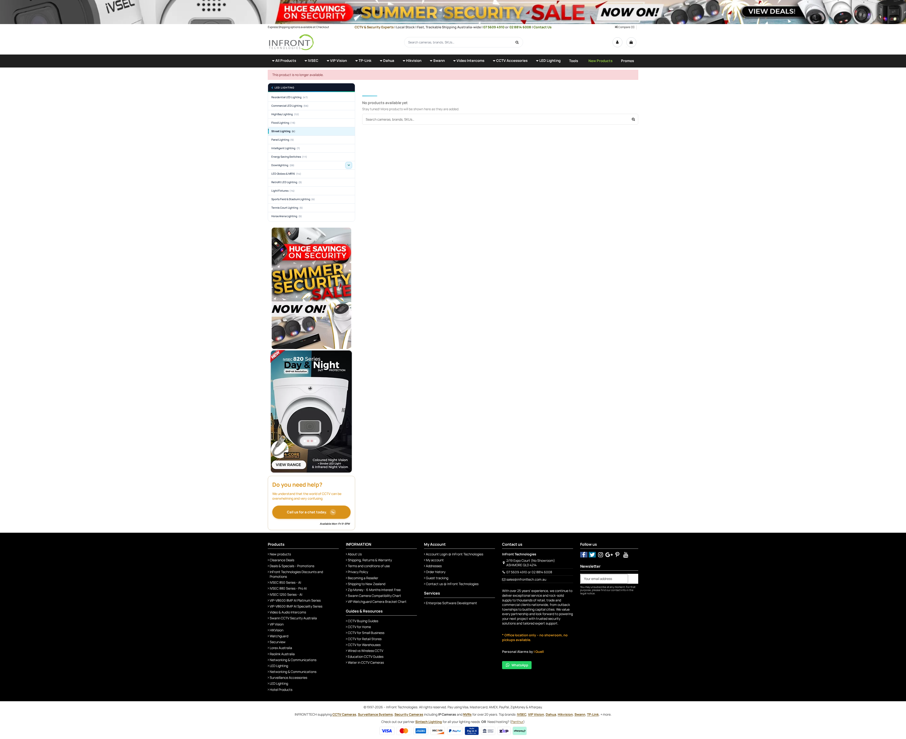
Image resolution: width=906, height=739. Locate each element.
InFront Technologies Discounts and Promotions (296, 574)
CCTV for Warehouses (364, 644)
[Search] (517, 42)
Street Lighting (283, 131)
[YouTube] (625, 554)
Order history (435, 572)
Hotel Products (281, 689)
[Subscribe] (633, 578)
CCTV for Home (359, 627)
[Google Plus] (609, 554)
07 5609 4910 (494, 27)
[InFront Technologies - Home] (291, 42)
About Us (355, 554)
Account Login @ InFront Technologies (454, 554)
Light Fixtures (282, 190)
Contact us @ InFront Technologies (452, 584)
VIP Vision (277, 624)
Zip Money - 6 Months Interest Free (374, 589)
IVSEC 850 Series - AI (285, 582)
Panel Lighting (282, 139)
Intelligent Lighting (285, 148)
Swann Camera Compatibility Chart (374, 595)
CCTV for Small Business (366, 632)
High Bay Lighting (285, 114)
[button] (284, 61)
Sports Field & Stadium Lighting (293, 199)
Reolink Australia (282, 654)
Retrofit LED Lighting (286, 182)
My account (435, 560)
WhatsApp (520, 665)
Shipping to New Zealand (366, 584)
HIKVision (276, 630)
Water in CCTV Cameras (366, 662)
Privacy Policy (358, 572)
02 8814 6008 (520, 27)
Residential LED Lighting (289, 97)
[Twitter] (592, 554)
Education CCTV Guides (365, 656)
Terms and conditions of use (369, 566)
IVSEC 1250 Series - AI (286, 594)
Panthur (517, 721)
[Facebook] (583, 554)
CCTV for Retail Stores (365, 639)
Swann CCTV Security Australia (293, 618)
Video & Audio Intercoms (288, 612)
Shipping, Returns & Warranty (370, 560)
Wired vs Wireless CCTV (365, 650)
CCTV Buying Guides (363, 621)
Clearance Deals (282, 560)
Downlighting (282, 165)
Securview (277, 642)
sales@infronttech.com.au (526, 579)
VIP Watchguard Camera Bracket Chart (377, 601)
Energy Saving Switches (289, 156)
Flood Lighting (283, 122)
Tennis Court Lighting (287, 207)
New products (280, 554)
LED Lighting (284, 87)
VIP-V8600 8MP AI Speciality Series (296, 606)
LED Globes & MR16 (286, 173)
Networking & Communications (293, 660)
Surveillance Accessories (288, 677)
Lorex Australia (281, 648)
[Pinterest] (617, 554)
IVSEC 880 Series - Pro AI (288, 588)
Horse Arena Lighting (286, 216)
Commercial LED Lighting (289, 105)
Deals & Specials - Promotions (292, 566)
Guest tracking (437, 578)
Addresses (434, 566)
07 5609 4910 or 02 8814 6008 (529, 572)
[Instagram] (600, 554)
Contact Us (542, 27)
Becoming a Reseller (363, 578)
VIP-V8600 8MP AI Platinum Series (295, 600)
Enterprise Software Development (451, 603)
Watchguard (279, 636)
